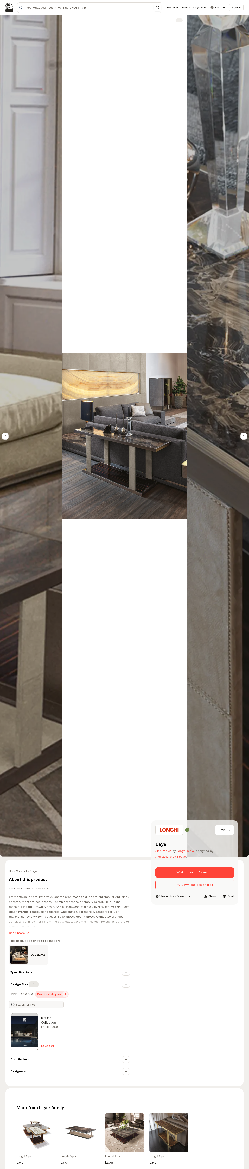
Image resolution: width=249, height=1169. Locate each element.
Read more (17, 933)
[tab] (13, 994)
